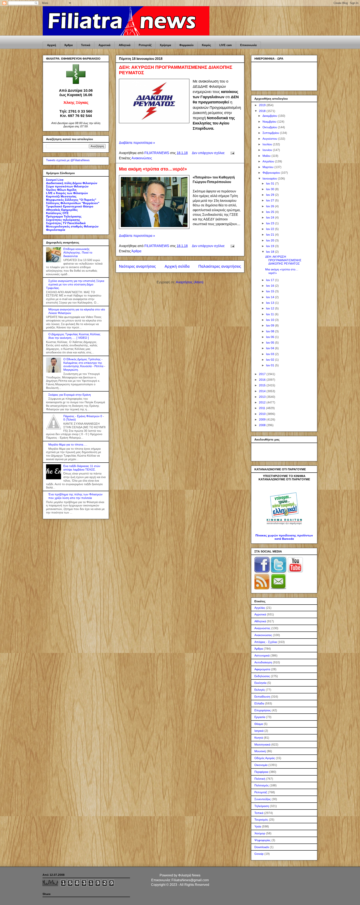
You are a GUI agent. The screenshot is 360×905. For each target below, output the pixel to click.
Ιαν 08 (270, 331)
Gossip (259, 853)
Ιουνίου (267, 150)
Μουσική (260, 751)
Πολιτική (259, 778)
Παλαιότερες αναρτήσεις (219, 266)
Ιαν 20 (270, 240)
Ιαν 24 (270, 217)
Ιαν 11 (270, 314)
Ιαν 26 (270, 206)
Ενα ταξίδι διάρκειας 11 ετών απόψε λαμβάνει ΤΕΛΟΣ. (81, 467)
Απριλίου (268, 161)
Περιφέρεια (261, 771)
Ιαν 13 (270, 302)
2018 (262, 111)
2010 (262, 413)
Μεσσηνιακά (262, 744)
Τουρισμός (261, 819)
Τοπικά (85, 45)
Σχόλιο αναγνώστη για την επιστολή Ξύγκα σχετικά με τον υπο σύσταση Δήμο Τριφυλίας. (75, 284)
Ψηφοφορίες (262, 840)
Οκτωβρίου (270, 127)
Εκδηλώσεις (262, 676)
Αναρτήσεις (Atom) (189, 282)
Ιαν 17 (270, 280)
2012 (262, 402)
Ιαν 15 (270, 291)
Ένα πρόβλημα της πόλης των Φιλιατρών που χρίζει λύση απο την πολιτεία (75, 496)
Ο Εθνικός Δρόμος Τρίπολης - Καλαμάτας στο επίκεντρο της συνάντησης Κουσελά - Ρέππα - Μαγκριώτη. (84, 364)
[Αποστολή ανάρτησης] (232, 153)
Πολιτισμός (261, 785)
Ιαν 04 (270, 348)
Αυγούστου (270, 138)
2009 (262, 419)
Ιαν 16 (270, 285)
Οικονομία (261, 765)
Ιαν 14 (270, 297)
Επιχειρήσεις (262, 710)
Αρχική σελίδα (177, 266)
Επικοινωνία (248, 45)
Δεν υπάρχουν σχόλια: (209, 153)
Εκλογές (259, 689)
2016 (262, 379)
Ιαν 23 (270, 223)
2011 (262, 408)
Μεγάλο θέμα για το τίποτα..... (67, 444)
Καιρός (206, 45)
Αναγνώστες (262, 628)
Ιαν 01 (270, 365)
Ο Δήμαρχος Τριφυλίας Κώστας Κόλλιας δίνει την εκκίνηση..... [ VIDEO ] (74, 336)
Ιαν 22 (270, 229)
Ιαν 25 (270, 211)
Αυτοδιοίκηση (263, 662)
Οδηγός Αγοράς (264, 758)
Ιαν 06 (270, 337)
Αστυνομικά (262, 655)
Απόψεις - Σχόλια (265, 642)
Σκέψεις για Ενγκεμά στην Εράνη (69, 394)
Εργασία (259, 717)
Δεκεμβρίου (270, 115)
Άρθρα (68, 45)
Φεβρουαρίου (271, 172)
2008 (262, 425)
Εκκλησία (260, 682)
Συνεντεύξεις (262, 799)
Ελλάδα (259, 703)
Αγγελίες (259, 607)
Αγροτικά (104, 45)
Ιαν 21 (270, 234)
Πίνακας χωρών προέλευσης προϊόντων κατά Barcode (284, 537)
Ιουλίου (267, 144)
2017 (262, 374)
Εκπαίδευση (262, 696)
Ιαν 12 (270, 308)
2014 (262, 391)
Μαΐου (266, 155)
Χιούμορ (259, 833)
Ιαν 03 (270, 354)
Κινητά (258, 737)
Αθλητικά (124, 45)
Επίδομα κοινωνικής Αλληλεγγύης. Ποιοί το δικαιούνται (77, 252)
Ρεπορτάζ (145, 45)
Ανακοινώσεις (141, 158)
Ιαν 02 (270, 359)
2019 (262, 105)
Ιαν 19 (270, 246)
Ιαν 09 (270, 325)
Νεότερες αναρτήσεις (137, 266)
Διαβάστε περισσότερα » (137, 142)
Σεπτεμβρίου (271, 132)
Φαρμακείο (186, 45)
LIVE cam (225, 45)
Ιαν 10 (270, 319)
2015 (262, 385)
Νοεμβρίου (269, 121)
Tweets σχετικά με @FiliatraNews (68, 160)
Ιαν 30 (270, 189)
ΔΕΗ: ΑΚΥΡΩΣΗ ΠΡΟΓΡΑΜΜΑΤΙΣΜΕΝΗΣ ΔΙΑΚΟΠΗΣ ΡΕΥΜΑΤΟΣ (283, 260)
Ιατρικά (259, 730)
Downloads (261, 847)
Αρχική (51, 45)
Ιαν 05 (270, 342)
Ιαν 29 (270, 194)
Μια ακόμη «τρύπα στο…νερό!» (153, 169)
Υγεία (257, 826)
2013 (262, 396)
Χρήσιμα (165, 45)
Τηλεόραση (261, 806)
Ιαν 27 (270, 200)
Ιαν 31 (270, 183)
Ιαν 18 (270, 251)
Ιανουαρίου (270, 178)
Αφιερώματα (262, 669)
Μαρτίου (268, 167)
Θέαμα (258, 724)
